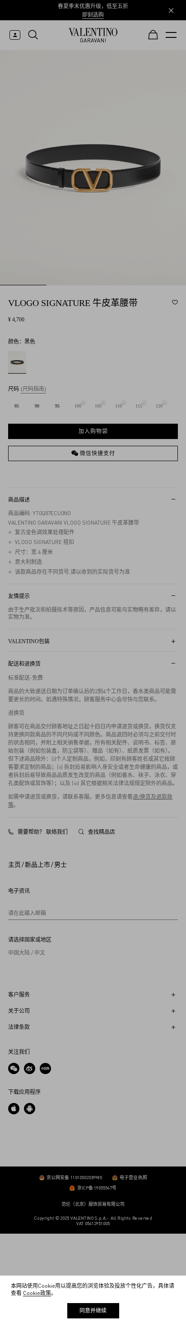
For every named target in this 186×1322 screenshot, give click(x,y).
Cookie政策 (37, 1293)
